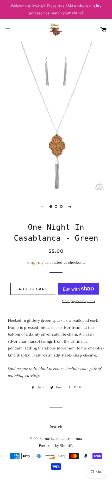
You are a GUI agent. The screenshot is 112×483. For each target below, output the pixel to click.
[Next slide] (69, 206)
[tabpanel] (56, 117)
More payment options (78, 301)
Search (56, 426)
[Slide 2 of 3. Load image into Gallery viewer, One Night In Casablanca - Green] (56, 206)
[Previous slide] (42, 206)
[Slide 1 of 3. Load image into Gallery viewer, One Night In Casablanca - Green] (50, 206)
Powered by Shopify (56, 445)
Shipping (35, 262)
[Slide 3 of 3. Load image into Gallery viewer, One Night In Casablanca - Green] (61, 206)
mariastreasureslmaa (62, 438)
